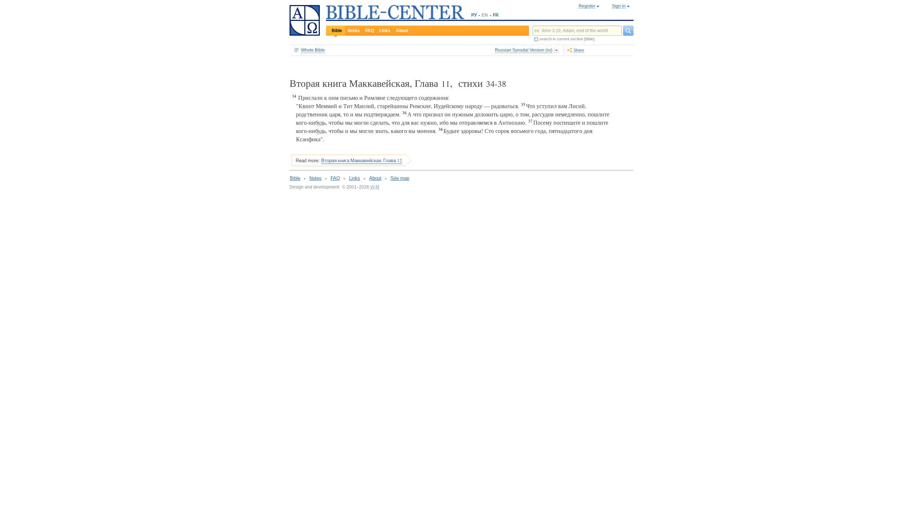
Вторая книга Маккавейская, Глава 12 (361, 160)
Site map (399, 178)
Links (384, 30)
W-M (374, 187)
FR (496, 15)
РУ (474, 15)
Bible (337, 30)
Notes (354, 30)
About (402, 30)
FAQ (369, 30)
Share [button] (579, 50)
